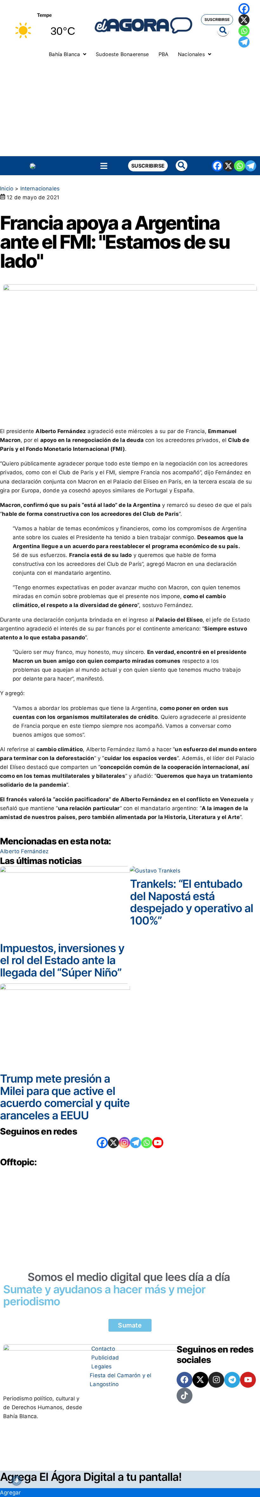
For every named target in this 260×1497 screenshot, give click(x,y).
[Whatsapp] (244, 30)
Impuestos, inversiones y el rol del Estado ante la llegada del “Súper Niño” (62, 960)
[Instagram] (124, 1142)
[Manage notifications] (16, 1480)
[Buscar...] (223, 30)
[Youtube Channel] (157, 1142)
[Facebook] (244, 8)
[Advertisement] (130, 108)
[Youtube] (248, 1380)
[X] (244, 19)
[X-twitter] (200, 1380)
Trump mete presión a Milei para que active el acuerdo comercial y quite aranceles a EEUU (65, 1097)
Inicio (6, 188)
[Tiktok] (184, 1396)
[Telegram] (244, 42)
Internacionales (40, 188)
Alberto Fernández (24, 851)
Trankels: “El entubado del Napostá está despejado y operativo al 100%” (191, 902)
